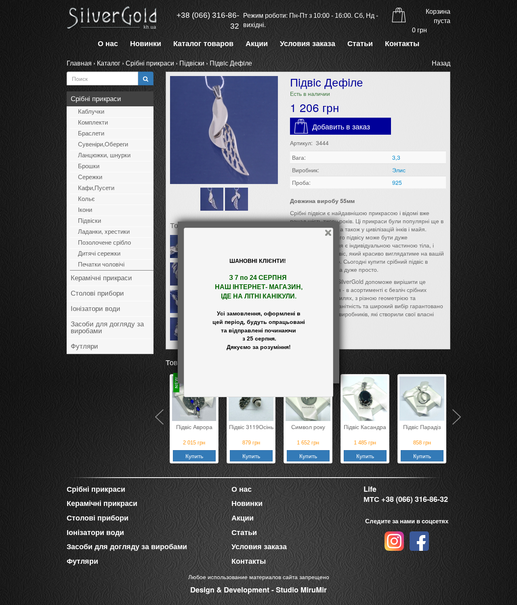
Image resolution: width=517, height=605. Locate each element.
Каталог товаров (203, 44)
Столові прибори (97, 293)
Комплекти (93, 122)
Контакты (402, 44)
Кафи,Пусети (96, 187)
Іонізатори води (95, 309)
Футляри (84, 346)
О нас (108, 44)
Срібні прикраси (150, 63)
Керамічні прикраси (101, 278)
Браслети (91, 133)
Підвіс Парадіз (422, 427)
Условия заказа (307, 44)
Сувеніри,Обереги (103, 144)
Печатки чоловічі (101, 264)
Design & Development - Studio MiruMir (258, 589)
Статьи (360, 44)
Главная (79, 63)
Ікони (85, 209)
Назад (441, 63)
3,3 (396, 157)
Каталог (108, 63)
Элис (399, 170)
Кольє (86, 198)
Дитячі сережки (99, 253)
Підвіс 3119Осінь (251, 427)
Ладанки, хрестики (104, 231)
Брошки (88, 166)
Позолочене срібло (104, 242)
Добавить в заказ (341, 126)
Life (370, 489)
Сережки (90, 176)
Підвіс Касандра (365, 427)
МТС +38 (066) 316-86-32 (406, 499)
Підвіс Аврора (194, 427)
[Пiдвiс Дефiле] (224, 130)
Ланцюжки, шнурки (104, 155)
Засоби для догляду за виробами (107, 327)
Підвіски (191, 63)
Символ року (308, 427)
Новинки (145, 44)
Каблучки (91, 111)
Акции (257, 44)
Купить (194, 456)
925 (397, 182)
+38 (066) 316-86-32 (208, 20)
